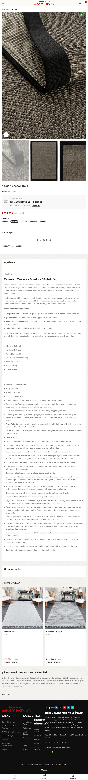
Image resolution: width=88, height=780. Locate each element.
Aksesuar (26, 738)
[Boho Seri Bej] (22, 608)
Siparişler (37, 736)
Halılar (14, 9)
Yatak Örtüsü (25, 733)
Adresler (37, 740)
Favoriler (37, 743)
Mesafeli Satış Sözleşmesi (11, 736)
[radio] (5, 221)
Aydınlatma (27, 728)
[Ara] (80, 3)
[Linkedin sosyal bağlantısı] (47, 240)
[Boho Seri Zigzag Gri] (65, 608)
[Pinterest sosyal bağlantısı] (44, 240)
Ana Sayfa (6, 9)
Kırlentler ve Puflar (27, 723)
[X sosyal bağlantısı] (40, 240)
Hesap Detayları (37, 731)
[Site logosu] (44, 3)
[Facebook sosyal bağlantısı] (37, 240)
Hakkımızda (6, 740)
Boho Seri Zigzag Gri (54, 631)
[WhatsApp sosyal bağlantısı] (50, 240)
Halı (24, 742)
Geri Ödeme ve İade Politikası (9, 727)
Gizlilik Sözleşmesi (8, 722)
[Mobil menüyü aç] (3, 3)
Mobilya (26, 750)
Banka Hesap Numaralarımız (7, 745)
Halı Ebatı (5, 218)
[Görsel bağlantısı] (17, 709)
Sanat (25, 746)
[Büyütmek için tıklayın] (6, 134)
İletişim (4, 750)
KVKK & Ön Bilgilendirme (11, 732)
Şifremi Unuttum (37, 748)
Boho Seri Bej (9, 631)
